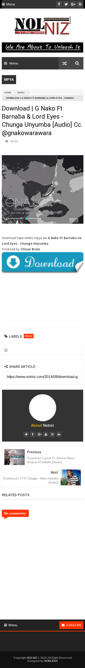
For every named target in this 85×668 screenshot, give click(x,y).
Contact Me (73, 625)
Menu (10, 4)
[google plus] (39, 434)
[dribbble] (52, 434)
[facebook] (32, 434)
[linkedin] (59, 434)
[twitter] (26, 434)
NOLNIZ (32, 657)
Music (21, 92)
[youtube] (46, 434)
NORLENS (51, 661)
